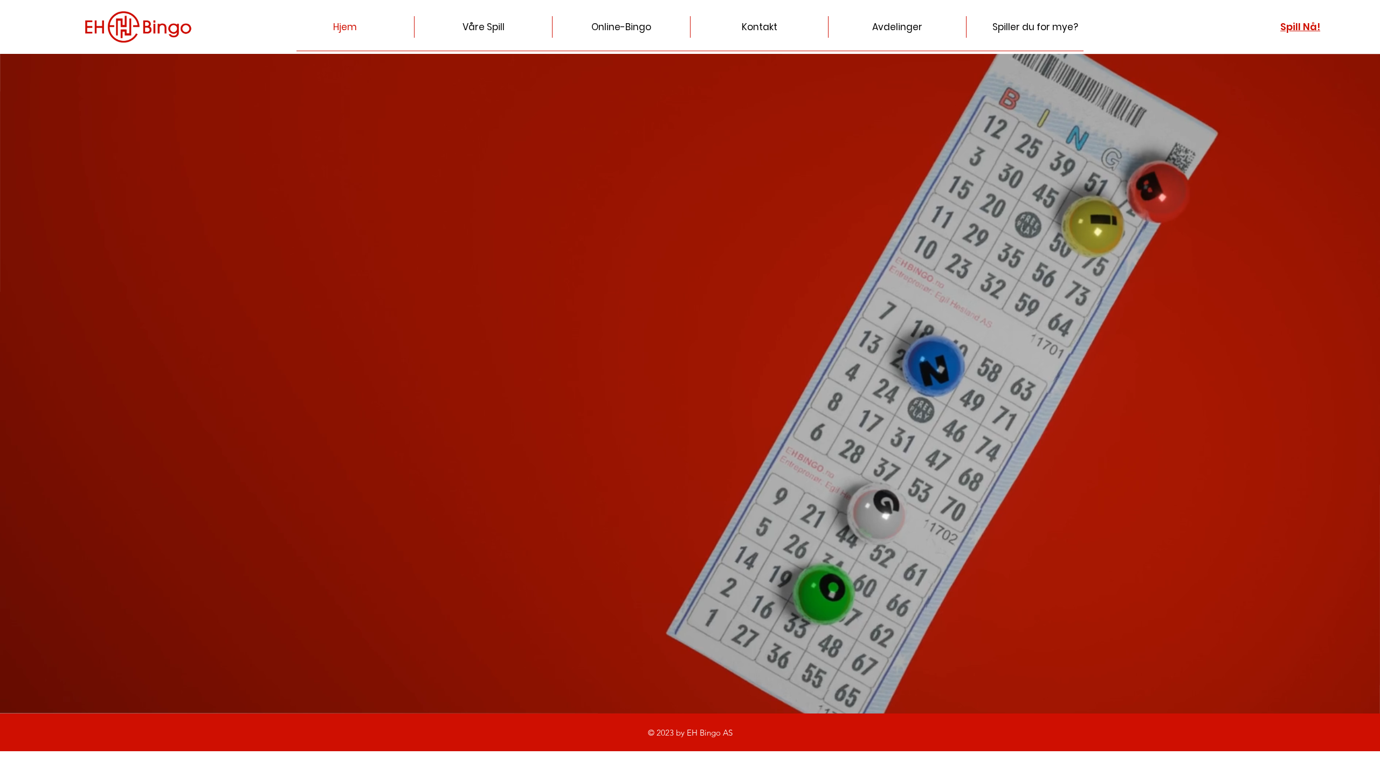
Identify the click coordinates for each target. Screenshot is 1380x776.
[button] (759, 27)
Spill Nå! (1300, 26)
